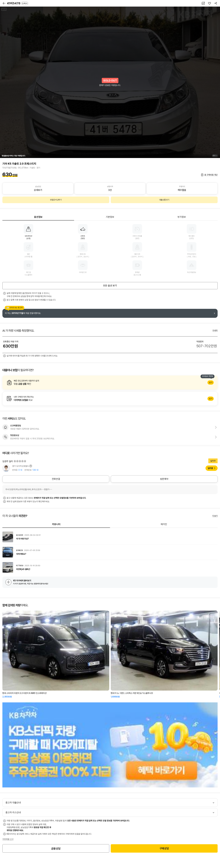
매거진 (164, 524)
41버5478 (17, 3)
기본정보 (110, 217)
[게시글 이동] (110, 537)
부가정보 (181, 217)
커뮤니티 (56, 524)
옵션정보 (38, 217)
